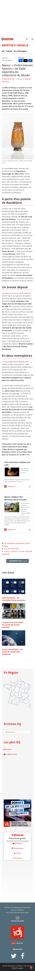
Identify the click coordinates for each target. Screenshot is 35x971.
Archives (19, 966)
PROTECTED (20, 943)
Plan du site (28, 966)
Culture (9, 51)
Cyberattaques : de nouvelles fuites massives (13, 598)
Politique (5, 546)
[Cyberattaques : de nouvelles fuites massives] (13, 586)
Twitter (18, 853)
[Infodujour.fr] (7, 39)
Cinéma (8, 749)
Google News (18, 848)
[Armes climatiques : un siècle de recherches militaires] (13, 638)
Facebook (18, 858)
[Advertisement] (17, 18)
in (30, 60)
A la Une (7, 549)
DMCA (13, 943)
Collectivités (20, 543)
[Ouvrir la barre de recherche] (27, 39)
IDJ (3, 51)
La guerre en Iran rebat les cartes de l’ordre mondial (12, 624)
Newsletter (18, 843)
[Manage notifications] (31, 967)
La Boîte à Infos (11, 754)
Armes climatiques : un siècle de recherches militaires (12, 651)
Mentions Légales (17, 968)
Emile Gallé (14, 549)
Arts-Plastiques (20, 51)
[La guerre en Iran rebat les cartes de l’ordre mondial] (13, 611)
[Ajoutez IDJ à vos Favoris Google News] (7, 60)
